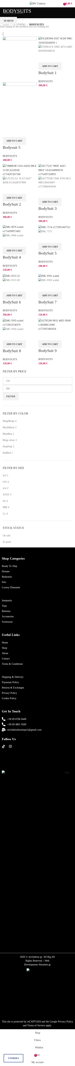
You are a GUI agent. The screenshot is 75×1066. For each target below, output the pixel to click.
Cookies (13, 1058)
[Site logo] (37, 3)
